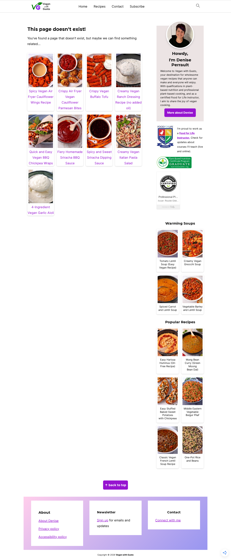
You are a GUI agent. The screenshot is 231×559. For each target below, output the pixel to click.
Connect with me (168, 520)
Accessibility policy (52, 537)
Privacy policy (48, 529)
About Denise (48, 521)
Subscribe (137, 6)
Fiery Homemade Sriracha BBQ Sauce (70, 157)
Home (83, 6)
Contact (118, 6)
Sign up (102, 520)
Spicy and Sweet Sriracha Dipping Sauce (99, 157)
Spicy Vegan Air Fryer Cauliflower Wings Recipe (40, 96)
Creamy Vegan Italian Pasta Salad (128, 157)
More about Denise (180, 112)
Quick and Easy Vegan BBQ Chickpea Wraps (41, 157)
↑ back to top (115, 485)
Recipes (99, 6)
